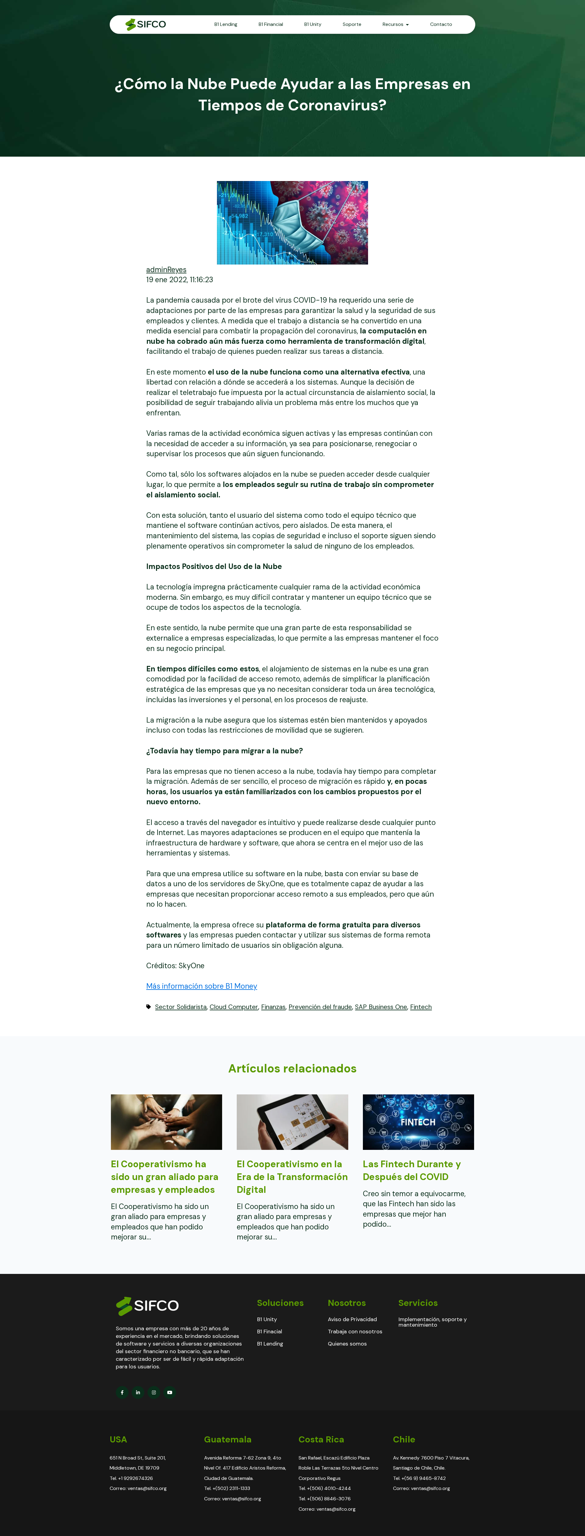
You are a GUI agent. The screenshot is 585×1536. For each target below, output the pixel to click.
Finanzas (273, 1007)
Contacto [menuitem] (441, 24)
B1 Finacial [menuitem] (269, 1331)
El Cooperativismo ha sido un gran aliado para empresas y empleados (164, 1177)
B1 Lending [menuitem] (225, 24)
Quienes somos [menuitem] (347, 1343)
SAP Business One (381, 1007)
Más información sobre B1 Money (201, 986)
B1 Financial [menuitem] (271, 24)
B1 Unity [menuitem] (312, 24)
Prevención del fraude (320, 1007)
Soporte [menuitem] (352, 24)
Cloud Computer (234, 1007)
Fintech (421, 1007)
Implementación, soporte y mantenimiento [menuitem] (433, 1322)
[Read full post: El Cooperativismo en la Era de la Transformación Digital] (292, 1147)
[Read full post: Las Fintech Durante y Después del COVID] (418, 1147)
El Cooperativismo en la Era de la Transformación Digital (292, 1177)
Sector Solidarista (181, 1007)
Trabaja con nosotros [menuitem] (355, 1331)
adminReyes (166, 269)
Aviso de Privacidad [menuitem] (352, 1319)
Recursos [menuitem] (393, 24)
